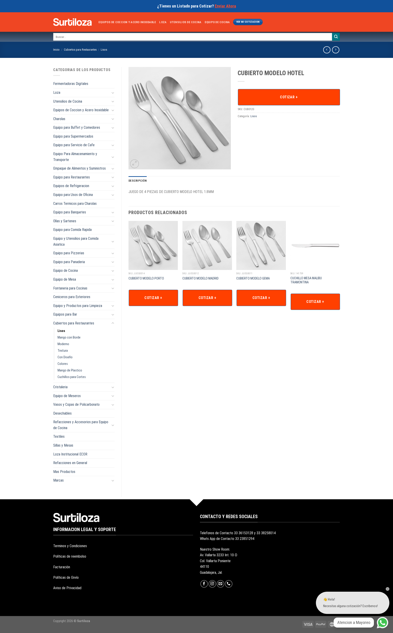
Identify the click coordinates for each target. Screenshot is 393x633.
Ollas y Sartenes (64, 221)
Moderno (63, 344)
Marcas (58, 480)
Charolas (59, 119)
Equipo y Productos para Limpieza (77, 306)
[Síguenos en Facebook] (204, 584)
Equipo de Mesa (64, 279)
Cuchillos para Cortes (72, 377)
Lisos (104, 49)
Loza (162, 22)
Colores (63, 364)
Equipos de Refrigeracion (71, 186)
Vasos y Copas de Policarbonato (76, 404)
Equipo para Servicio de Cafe (74, 145)
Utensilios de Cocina (186, 22)
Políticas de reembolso (69, 556)
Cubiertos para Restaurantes (80, 49)
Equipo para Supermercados (73, 136)
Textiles (59, 436)
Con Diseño (65, 357)
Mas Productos (64, 472)
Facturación (61, 567)
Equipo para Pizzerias (68, 253)
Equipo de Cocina (217, 22)
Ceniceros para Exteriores (71, 297)
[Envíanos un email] (220, 584)
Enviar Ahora (225, 6)
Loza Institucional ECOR (70, 454)
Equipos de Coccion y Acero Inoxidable (127, 22)
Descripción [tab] (137, 180)
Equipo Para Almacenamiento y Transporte (75, 157)
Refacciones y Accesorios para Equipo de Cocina (80, 425)
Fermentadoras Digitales (70, 84)
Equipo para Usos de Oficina (73, 195)
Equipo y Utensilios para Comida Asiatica (75, 241)
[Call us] (228, 584)
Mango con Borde (69, 337)
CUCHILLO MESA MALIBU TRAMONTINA (306, 280)
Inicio (56, 49)
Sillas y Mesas (63, 445)
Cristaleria (60, 387)
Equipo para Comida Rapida (72, 229)
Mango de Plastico (70, 370)
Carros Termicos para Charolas (75, 203)
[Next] (339, 271)
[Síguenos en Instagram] (212, 584)
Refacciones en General (70, 463)
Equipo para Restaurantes (71, 177)
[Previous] (128, 271)
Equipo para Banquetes (69, 212)
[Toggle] (113, 92)
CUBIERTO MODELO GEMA (253, 278)
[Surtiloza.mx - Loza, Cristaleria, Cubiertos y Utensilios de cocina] (72, 22)
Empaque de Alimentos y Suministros (79, 168)
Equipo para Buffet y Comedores (76, 127)
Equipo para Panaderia (69, 262)
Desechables (62, 413)
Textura (63, 351)
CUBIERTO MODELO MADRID (200, 278)
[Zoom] (134, 163)
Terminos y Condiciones (70, 546)
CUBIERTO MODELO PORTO (146, 278)
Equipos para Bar (65, 314)
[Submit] (336, 37)
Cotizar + (289, 97)
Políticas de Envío (66, 577)
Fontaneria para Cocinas (70, 288)
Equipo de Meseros (67, 396)
